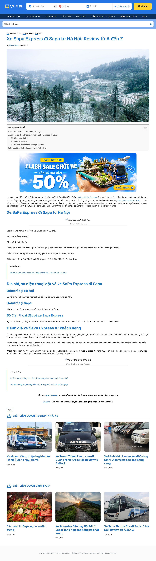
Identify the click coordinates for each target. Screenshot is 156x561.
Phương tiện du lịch (14, 33)
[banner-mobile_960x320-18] (78, 172)
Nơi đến (66, 6)
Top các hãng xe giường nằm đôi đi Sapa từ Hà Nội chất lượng (39, 384)
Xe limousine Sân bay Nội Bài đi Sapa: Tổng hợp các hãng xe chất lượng (77, 530)
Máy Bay (81, 16)
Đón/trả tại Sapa (20, 141)
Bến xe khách (128, 16)
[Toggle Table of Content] (144, 128)
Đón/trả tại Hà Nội (21, 138)
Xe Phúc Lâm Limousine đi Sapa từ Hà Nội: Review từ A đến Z (38, 272)
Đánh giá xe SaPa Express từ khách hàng (28, 148)
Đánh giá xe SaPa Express (30, 328)
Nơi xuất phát (38, 6)
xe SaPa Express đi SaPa (128, 200)
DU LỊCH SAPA (32, 16)
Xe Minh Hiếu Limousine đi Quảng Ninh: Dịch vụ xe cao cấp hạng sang (126, 460)
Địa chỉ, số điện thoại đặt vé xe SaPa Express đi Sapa (33, 135)
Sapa (9, 410)
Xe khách (51, 16)
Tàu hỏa (67, 16)
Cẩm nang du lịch (102, 16)
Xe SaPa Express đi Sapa (29, 212)
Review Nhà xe (28, 33)
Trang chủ (13, 16)
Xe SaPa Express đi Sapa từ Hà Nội (25, 131)
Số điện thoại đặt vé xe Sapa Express (29, 145)
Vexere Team (13, 45)
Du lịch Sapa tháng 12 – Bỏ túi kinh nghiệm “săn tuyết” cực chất (39, 378)
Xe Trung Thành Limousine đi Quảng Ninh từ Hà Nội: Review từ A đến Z (76, 460)
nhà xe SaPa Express (87, 197)
